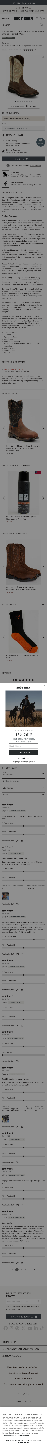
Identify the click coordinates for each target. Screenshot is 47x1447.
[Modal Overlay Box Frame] (23, 723)
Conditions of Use (9, 1435)
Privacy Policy (23, 1435)
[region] (23, 1427)
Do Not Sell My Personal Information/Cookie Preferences (23, 1441)
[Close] (44, 1410)
